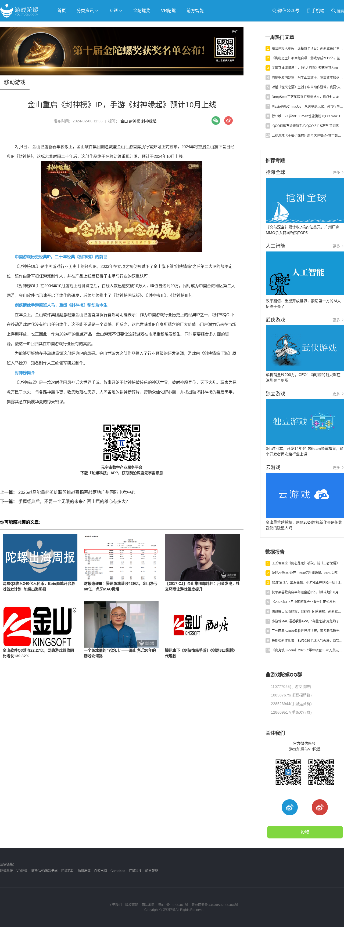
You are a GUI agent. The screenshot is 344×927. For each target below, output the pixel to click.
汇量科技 (135, 871)
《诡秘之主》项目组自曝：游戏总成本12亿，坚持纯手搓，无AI (308, 58)
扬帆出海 (84, 871)
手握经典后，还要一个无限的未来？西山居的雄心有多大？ (65, 501)
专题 (114, 10)
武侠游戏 (109, 26)
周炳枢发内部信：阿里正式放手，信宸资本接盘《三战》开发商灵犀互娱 (308, 77)
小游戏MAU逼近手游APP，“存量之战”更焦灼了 (305, 621)
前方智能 (195, 10)
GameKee (117, 871)
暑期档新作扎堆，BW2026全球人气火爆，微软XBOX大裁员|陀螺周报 (308, 641)
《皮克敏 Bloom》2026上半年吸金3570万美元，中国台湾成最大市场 (308, 650)
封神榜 (134, 121)
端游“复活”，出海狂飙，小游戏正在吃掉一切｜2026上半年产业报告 (308, 583)
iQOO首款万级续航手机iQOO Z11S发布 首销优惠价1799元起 (308, 126)
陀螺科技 (6, 871)
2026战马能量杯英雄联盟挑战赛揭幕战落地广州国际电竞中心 (67, 492)
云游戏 (152, 26)
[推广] (121, 74)
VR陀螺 (168, 10)
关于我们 (115, 905)
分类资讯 (86, 10)
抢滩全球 (64, 26)
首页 (61, 10)
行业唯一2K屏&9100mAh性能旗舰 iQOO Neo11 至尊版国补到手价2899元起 (308, 116)
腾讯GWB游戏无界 (44, 871)
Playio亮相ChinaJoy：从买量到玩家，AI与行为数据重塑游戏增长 (308, 106)
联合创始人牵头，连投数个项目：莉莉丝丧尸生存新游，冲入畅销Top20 (308, 48)
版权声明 (131, 905)
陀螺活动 (67, 871)
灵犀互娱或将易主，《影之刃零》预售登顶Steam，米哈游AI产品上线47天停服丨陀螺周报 (308, 68)
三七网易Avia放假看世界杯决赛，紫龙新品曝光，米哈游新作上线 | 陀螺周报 (308, 631)
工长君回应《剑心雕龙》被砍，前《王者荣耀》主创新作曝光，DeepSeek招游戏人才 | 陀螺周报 (308, 563)
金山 (124, 121)
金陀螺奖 (141, 10)
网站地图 (148, 905)
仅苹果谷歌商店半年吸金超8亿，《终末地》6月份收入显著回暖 (308, 592)
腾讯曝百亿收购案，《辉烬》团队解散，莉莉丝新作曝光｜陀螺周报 (308, 612)
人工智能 (86, 26)
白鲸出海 (100, 871)
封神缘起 (148, 121)
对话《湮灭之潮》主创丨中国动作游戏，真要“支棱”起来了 (308, 87)
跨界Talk (63, 40)
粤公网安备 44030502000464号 (215, 905)
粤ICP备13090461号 (173, 905)
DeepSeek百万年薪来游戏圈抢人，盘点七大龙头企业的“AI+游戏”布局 (308, 97)
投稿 (305, 832)
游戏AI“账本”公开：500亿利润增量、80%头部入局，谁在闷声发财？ (308, 573)
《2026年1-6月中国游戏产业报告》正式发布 (304, 602)
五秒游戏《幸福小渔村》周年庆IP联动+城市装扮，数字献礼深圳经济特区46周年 (308, 135)
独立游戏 (131, 26)
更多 (336, 172)
